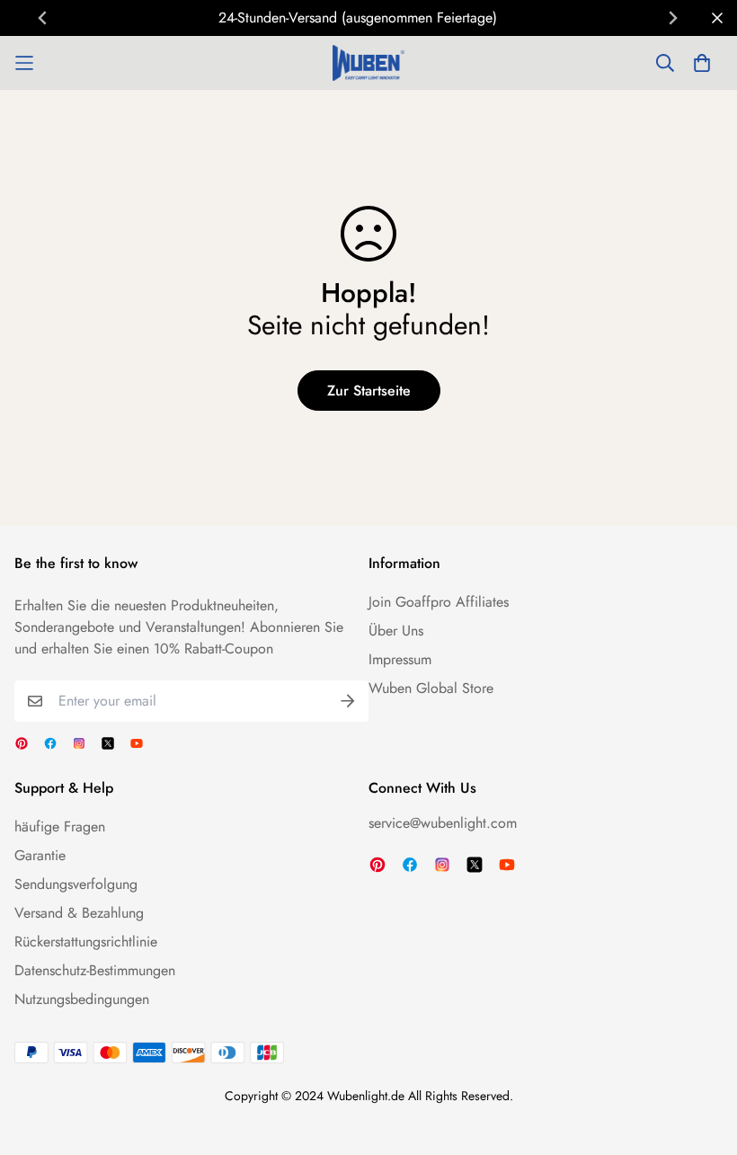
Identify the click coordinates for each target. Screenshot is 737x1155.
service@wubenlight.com (442, 823)
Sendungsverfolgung (76, 884)
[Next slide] (672, 18)
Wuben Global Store (430, 688)
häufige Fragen (59, 826)
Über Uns (395, 630)
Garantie (40, 855)
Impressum (399, 659)
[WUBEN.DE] (368, 63)
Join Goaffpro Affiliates (438, 601)
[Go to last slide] (43, 18)
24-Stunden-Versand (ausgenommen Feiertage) (357, 17)
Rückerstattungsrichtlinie (85, 941)
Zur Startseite (369, 390)
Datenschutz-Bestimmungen (94, 970)
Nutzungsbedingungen (81, 999)
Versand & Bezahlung (79, 912)
